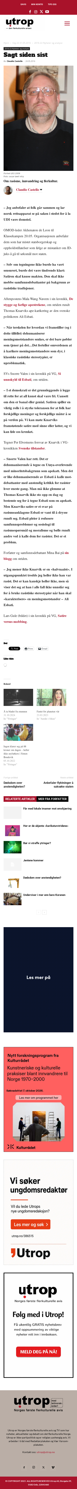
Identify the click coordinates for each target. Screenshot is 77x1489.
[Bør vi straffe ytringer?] (12, 847)
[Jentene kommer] (12, 864)
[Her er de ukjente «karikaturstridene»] (12, 830)
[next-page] (44, 912)
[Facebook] (24, 1467)
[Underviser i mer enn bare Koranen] (12, 899)
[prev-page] (38, 912)
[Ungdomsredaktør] (38, 1264)
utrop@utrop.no (46, 1452)
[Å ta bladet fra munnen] (18, 697)
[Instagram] (33, 1467)
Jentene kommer (33, 860)
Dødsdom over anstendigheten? (14, 784)
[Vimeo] (53, 1467)
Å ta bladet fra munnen (15, 711)
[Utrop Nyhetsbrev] (38, 1377)
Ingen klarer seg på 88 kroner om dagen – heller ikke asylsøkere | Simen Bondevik (16, 752)
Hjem (6, 42)
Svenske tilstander (32, 448)
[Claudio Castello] (11, 190)
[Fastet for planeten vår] (51, 697)
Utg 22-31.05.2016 (21, 42)
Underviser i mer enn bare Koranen (44, 895)
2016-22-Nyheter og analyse (48, 42)
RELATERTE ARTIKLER (20, 799)
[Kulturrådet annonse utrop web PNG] (38, 1151)
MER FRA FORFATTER (52, 799)
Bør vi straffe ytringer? (37, 843)
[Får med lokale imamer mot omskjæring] (12, 812)
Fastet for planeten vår (48, 711)
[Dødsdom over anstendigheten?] (12, 882)
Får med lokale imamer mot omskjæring (47, 808)
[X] (43, 1467)
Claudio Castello (15, 61)
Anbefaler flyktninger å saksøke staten (58, 784)
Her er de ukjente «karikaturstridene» (45, 826)
